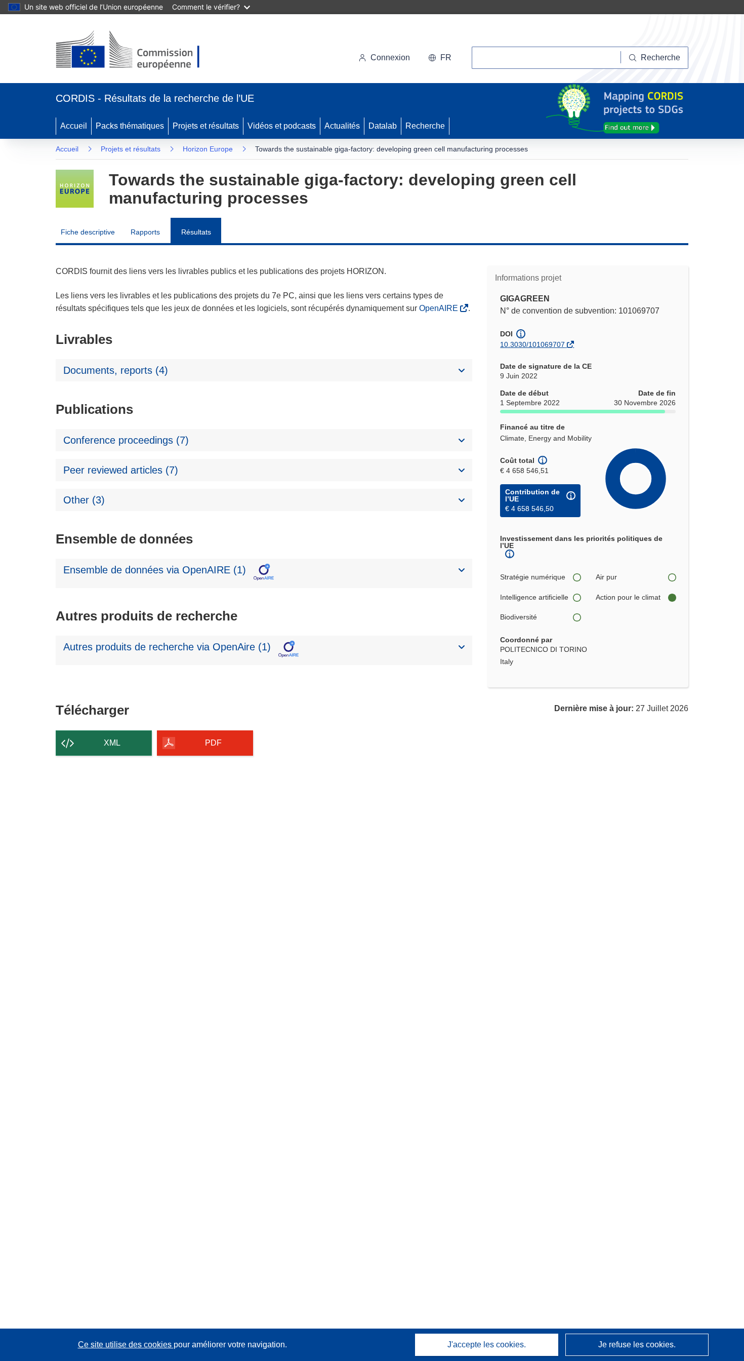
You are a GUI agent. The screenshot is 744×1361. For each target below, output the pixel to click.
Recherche (425, 126)
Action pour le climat (628, 597)
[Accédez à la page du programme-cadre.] (75, 189)
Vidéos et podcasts (281, 126)
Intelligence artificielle (534, 597)
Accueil (73, 126)
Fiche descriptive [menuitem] (88, 232)
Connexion (390, 57)
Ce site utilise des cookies (126, 1344)
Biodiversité (518, 617)
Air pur (606, 577)
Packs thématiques (130, 126)
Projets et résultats (206, 126)
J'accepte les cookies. (486, 1344)
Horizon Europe (208, 149)
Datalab (382, 126)
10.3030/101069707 (532, 344)
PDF (213, 742)
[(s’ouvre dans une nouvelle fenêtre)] (137, 50)
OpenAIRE (439, 308)
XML (112, 742)
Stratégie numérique (532, 577)
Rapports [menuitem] (145, 232)
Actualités (342, 126)
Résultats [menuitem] (196, 232)
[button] (440, 58)
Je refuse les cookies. (637, 1344)
